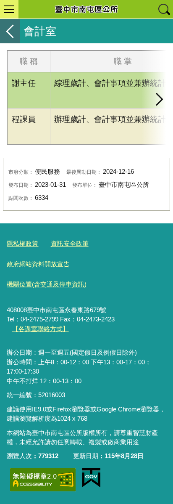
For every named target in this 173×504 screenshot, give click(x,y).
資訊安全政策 (70, 243)
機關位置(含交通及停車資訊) (46, 284)
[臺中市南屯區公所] (86, 9)
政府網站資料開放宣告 (38, 264)
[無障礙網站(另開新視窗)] (43, 479)
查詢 (164, 9)
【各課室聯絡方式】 (40, 328)
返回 (10, 31)
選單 (9, 9)
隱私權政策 (22, 243)
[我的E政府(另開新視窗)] (91, 478)
